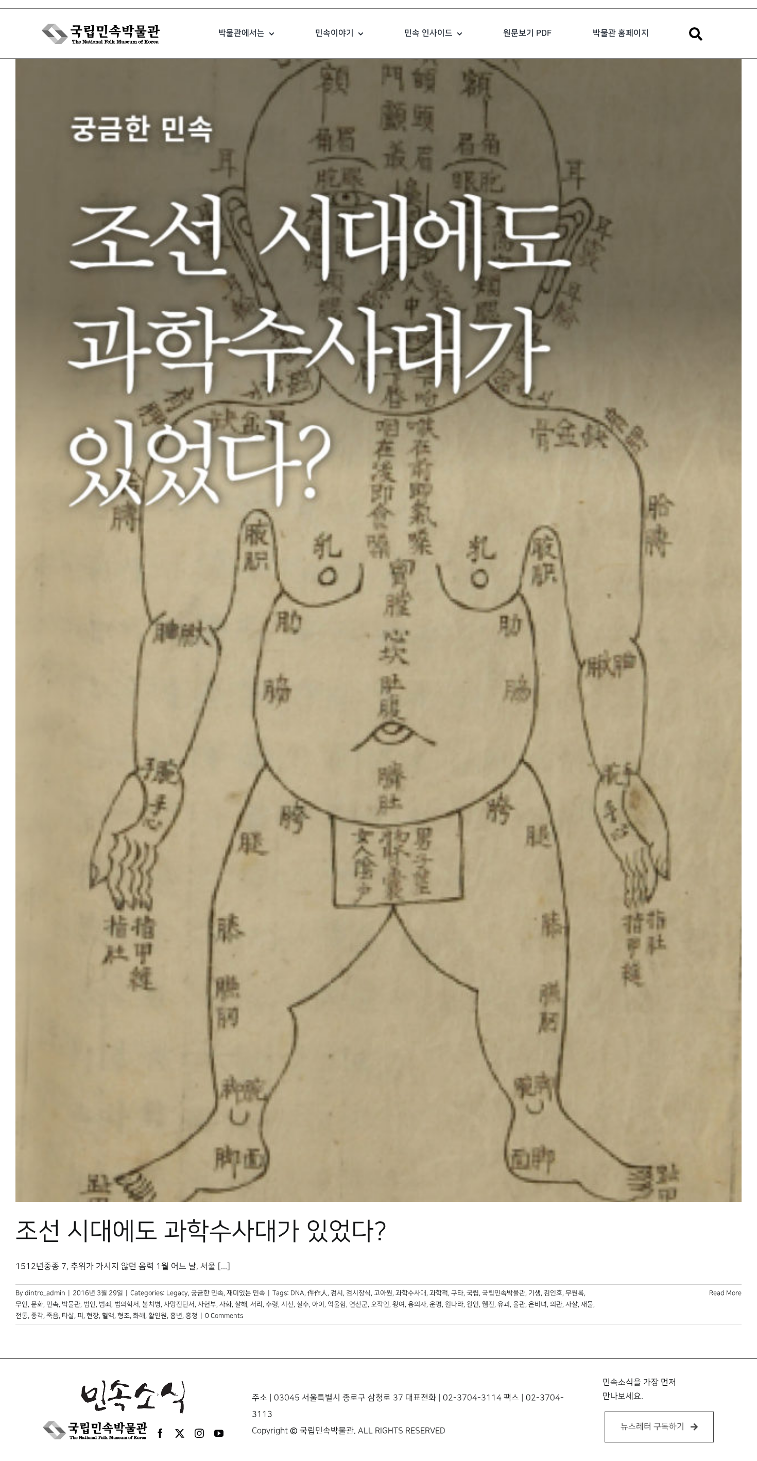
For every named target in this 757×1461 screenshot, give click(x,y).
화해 (139, 1315)
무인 (21, 1304)
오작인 (380, 1304)
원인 (473, 1304)
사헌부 (207, 1304)
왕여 (398, 1304)
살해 (241, 1304)
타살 (68, 1315)
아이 (318, 1304)
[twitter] (179, 1433)
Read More (725, 1293)
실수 (303, 1304)
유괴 (503, 1304)
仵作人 (317, 1293)
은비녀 (537, 1304)
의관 (556, 1304)
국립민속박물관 (503, 1293)
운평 (435, 1304)
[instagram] (199, 1433)
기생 (534, 1293)
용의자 (417, 1304)
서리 (256, 1304)
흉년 (176, 1315)
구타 (457, 1293)
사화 (225, 1304)
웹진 (488, 1304)
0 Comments (224, 1315)
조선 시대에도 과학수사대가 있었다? (201, 1231)
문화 (37, 1304)
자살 (571, 1304)
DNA (297, 1293)
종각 (37, 1315)
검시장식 (358, 1293)
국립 (473, 1293)
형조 (123, 1315)
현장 (93, 1315)
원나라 (454, 1304)
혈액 (108, 1315)
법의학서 (126, 1304)
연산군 (358, 1304)
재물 (587, 1304)
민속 (52, 1304)
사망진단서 (179, 1304)
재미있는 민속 (246, 1293)
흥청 (191, 1315)
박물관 (71, 1304)
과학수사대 (410, 1293)
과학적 (438, 1293)
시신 (287, 1304)
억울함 (337, 1304)
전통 (21, 1315)
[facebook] (160, 1433)
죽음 (52, 1315)
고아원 (383, 1293)
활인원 (157, 1315)
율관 (519, 1304)
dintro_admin (45, 1293)
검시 (337, 1293)
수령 (272, 1304)
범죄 (105, 1304)
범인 (89, 1304)
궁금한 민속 (207, 1293)
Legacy (177, 1293)
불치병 (151, 1304)
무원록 (574, 1293)
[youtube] (218, 1433)
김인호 (553, 1293)
